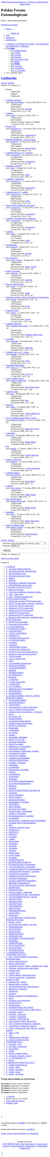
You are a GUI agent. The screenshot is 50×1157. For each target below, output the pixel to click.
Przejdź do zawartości (9, 25)
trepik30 (14, 247)
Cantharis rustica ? (13, 473)
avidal (13, 115)
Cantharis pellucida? (13, 324)
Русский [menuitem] (18, 66)
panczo (13, 313)
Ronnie (13, 449)
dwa (7, 446)
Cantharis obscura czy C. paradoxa (19, 153)
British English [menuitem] (20, 51)
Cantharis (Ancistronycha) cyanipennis (21, 218)
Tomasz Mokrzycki (32, 413)
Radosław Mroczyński (19, 326)
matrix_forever (16, 260)
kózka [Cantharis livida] (15, 525)
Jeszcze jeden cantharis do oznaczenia (20, 205)
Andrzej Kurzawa (32, 455)
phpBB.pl (30, 1129)
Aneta (27, 201)
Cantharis (9, 113)
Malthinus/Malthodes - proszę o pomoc (21, 140)
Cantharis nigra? (12, 392)
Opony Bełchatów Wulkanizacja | (24, 1146)
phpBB (21, 1123)
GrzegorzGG (16, 155)
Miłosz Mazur (30, 148)
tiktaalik (14, 354)
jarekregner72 (16, 129)
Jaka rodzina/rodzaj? (13, 499)
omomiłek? (10, 512)
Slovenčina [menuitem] (19, 68)
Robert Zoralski (17, 527)
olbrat (13, 407)
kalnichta (14, 273)
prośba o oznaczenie (13, 460)
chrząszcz (9, 405)
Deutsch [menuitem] (18, 57)
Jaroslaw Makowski (18, 381)
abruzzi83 (14, 341)
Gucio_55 (14, 367)
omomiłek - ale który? (14, 166)
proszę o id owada (13, 271)
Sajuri (13, 286)
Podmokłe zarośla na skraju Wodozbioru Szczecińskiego (27, 297)
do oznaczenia (11, 245)
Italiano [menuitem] (17, 62)
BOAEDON (16, 475)
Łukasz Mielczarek (18, 501)
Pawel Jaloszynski (32, 387)
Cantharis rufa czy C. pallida (17, 192)
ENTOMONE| (8, 1144)
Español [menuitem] (22, 70)
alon (12, 394)
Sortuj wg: (31, 543)
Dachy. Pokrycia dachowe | (25, 1144)
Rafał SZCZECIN (18, 420)
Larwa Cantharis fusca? (15, 378)
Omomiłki (10, 339)
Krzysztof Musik (17, 102)
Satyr (13, 168)
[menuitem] (15, 33)
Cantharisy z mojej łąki (14, 179)
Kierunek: (7, 546)
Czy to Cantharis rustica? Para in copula (21, 418)
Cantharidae (9, 78)
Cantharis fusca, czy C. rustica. (17, 352)
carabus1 (28, 109)
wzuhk (13, 300)
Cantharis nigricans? (13, 100)
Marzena (14, 462)
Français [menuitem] (17, 55)
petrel (27, 175)
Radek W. (14, 142)
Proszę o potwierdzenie (15, 284)
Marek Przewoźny (32, 521)
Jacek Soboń (15, 488)
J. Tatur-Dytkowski (32, 468)
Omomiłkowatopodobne (15, 365)
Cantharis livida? (12, 310)
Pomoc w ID (11, 126)
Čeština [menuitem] (18, 53)
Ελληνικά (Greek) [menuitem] (21, 59)
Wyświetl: (7, 543)
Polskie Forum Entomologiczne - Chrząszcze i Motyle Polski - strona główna (25, 3)
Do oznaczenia (11, 258)
